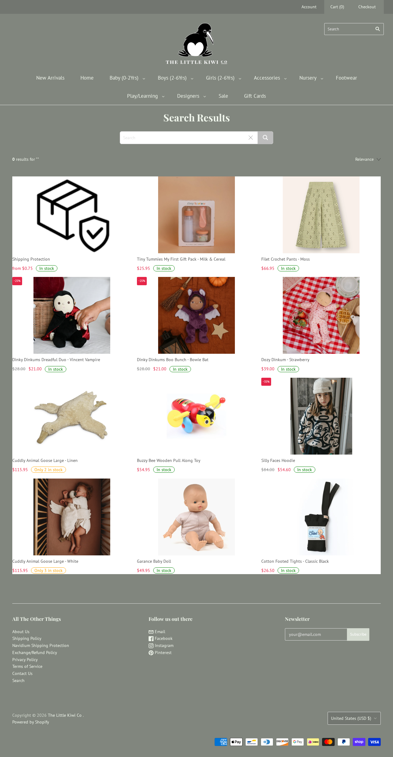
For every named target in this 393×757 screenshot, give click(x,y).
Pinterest (163, 652)
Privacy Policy (25, 659)
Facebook (163, 638)
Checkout (367, 7)
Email (159, 631)
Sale (223, 96)
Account (309, 7)
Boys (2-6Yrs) (172, 77)
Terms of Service (27, 666)
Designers (188, 96)
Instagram (163, 645)
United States (351, 718)
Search (18, 680)
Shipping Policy (26, 638)
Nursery (308, 77)
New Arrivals (50, 77)
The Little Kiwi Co (65, 715)
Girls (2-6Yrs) (220, 77)
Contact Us (22, 673)
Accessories (267, 77)
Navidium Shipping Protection (40, 645)
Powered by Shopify (30, 722)
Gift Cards (255, 96)
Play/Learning (142, 96)
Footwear (346, 77)
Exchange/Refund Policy (34, 652)
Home (87, 77)
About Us (20, 631)
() (337, 7)
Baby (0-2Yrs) (124, 77)
